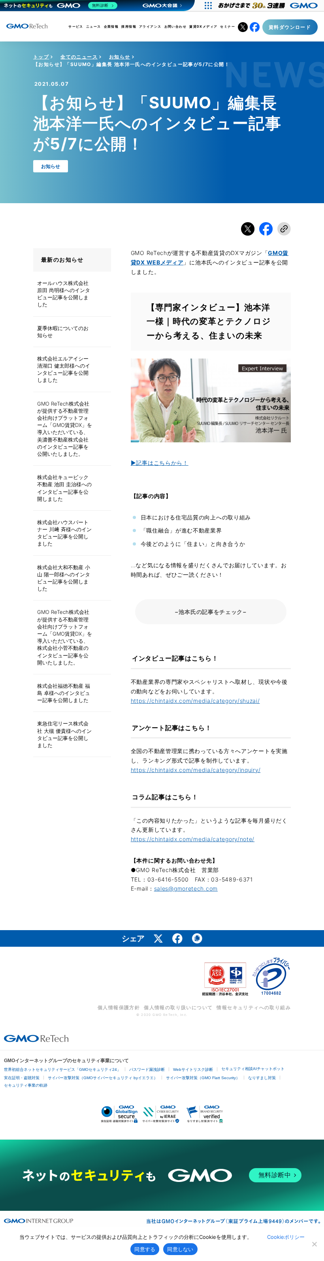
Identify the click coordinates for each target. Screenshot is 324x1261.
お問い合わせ (175, 26)
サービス (75, 26)
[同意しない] (314, 1244)
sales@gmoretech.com (186, 888)
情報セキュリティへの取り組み (254, 1007)
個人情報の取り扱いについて (178, 1007)
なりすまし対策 (262, 1078)
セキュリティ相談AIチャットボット (252, 1069)
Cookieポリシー (286, 1237)
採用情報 (128, 26)
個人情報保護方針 (119, 1007)
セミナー (227, 26)
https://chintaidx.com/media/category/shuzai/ (195, 700)
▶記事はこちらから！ (159, 462)
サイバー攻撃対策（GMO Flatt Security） (203, 1078)
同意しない (180, 1249)
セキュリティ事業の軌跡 (25, 1085)
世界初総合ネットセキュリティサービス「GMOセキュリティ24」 (62, 1069)
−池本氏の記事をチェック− (211, 611)
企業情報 (111, 26)
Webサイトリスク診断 (193, 1069)
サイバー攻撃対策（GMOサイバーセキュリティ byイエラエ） (103, 1078)
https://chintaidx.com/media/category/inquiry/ (196, 769)
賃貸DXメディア (203, 26)
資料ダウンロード (290, 27)
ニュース (93, 26)
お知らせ (119, 57)
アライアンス (150, 26)
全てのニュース (79, 57)
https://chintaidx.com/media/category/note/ (192, 839)
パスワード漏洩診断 (147, 1069)
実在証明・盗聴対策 (22, 1078)
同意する (144, 1249)
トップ (41, 57)
